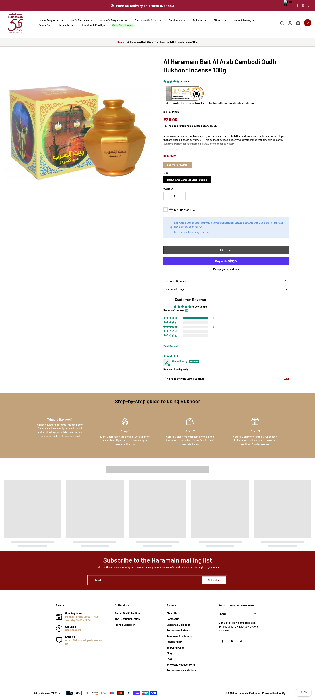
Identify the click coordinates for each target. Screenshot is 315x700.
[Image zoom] (78, 131)
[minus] (167, 196)
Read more (169, 155)
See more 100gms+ (177, 164)
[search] (282, 22)
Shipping (184, 125)
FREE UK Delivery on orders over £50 (145, 5)
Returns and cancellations (181, 670)
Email (98, 580)
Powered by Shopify (273, 693)
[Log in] (290, 23)
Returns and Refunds (179, 630)
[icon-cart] (298, 22)
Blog (169, 653)
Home (120, 42)
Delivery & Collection (178, 624)
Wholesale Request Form (181, 664)
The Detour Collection (127, 618)
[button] (171, 81)
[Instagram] (303, 5)
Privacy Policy (174, 641)
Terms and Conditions (179, 636)
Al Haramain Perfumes (247, 693)
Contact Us (173, 618)
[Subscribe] (254, 613)
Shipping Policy (175, 647)
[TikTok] (308, 5)
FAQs (169, 658)
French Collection (125, 624)
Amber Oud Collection (127, 613)
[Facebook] (297, 5)
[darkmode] (307, 22)
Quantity (168, 188)
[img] (171, 356)
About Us (172, 613)
